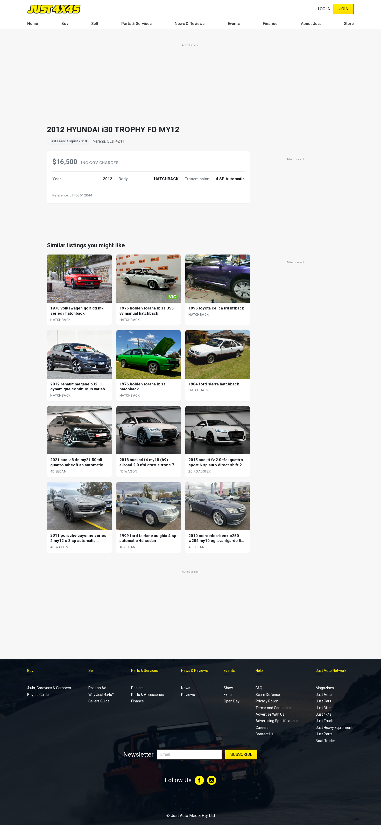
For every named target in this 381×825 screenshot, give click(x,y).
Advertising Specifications (277, 721)
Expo (228, 695)
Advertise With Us (270, 714)
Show (228, 688)
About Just (311, 23)
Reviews (188, 695)
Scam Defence (268, 695)
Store (349, 23)
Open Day (231, 701)
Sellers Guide (99, 701)
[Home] (54, 8)
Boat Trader (325, 741)
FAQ (259, 688)
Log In (324, 8)
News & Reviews (189, 23)
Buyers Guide (38, 695)
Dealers (137, 688)
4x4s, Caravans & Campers (49, 688)
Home (32, 23)
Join (343, 8)
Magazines (325, 688)
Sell (94, 23)
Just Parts (324, 734)
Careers (262, 727)
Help (259, 670)
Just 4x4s (323, 714)
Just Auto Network (331, 670)
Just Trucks (325, 721)
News (185, 688)
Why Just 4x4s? (101, 695)
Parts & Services (136, 23)
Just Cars (323, 701)
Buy (64, 23)
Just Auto (324, 695)
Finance (270, 23)
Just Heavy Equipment (334, 727)
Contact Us (264, 734)
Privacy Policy (267, 701)
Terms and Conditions (273, 708)
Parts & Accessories (147, 695)
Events (234, 23)
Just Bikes (324, 708)
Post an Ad (97, 688)
